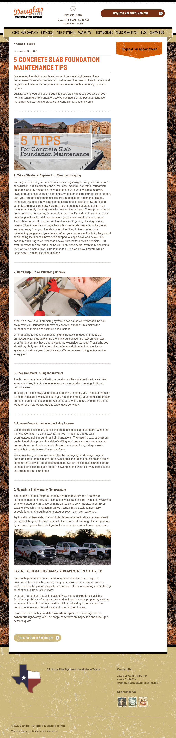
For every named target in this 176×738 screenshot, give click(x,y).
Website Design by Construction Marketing (34, 731)
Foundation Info (126, 32)
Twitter (131, 698)
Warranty (84, 32)
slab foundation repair (60, 613)
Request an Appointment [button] (130, 13)
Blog (144, 32)
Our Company (29, 32)
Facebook (122, 698)
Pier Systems (65, 32)
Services (46, 32)
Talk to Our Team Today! (35, 638)
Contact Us (157, 32)
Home (15, 32)
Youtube (142, 698)
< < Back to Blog (24, 43)
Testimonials (104, 32)
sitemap (61, 725)
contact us (21, 617)
